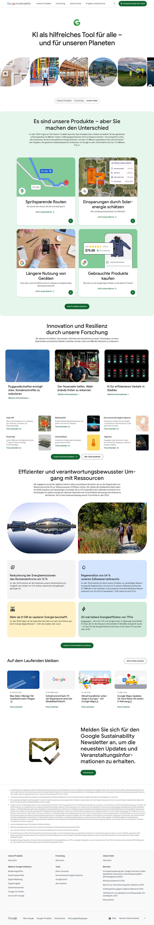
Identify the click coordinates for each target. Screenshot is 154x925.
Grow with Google (16, 896)
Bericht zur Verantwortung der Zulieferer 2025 (123, 885)
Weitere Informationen (18, 398)
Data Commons (62, 871)
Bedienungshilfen (15, 871)
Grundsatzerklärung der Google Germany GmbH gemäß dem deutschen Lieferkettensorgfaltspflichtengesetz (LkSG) (124, 874)
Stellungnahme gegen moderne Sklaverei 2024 (123, 889)
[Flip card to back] (70, 221)
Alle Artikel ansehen (135, 661)
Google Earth (61, 879)
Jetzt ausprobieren (43, 212)
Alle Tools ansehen (92, 457)
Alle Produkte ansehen (77, 306)
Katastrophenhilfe (16, 875)
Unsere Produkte (43, 3)
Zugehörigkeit (14, 883)
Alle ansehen (61, 883)
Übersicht (12, 860)
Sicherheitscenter (16, 887)
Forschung (60, 3)
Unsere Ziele (75, 3)
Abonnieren (88, 773)
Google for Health (16, 892)
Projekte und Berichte (95, 3)
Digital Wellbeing (15, 879)
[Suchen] (114, 3)
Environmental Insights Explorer (69, 875)
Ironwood (85, 621)
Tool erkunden (12, 429)
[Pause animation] (150, 86)
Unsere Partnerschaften (64, 457)
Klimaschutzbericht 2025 (134, 3)
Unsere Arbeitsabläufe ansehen (77, 645)
